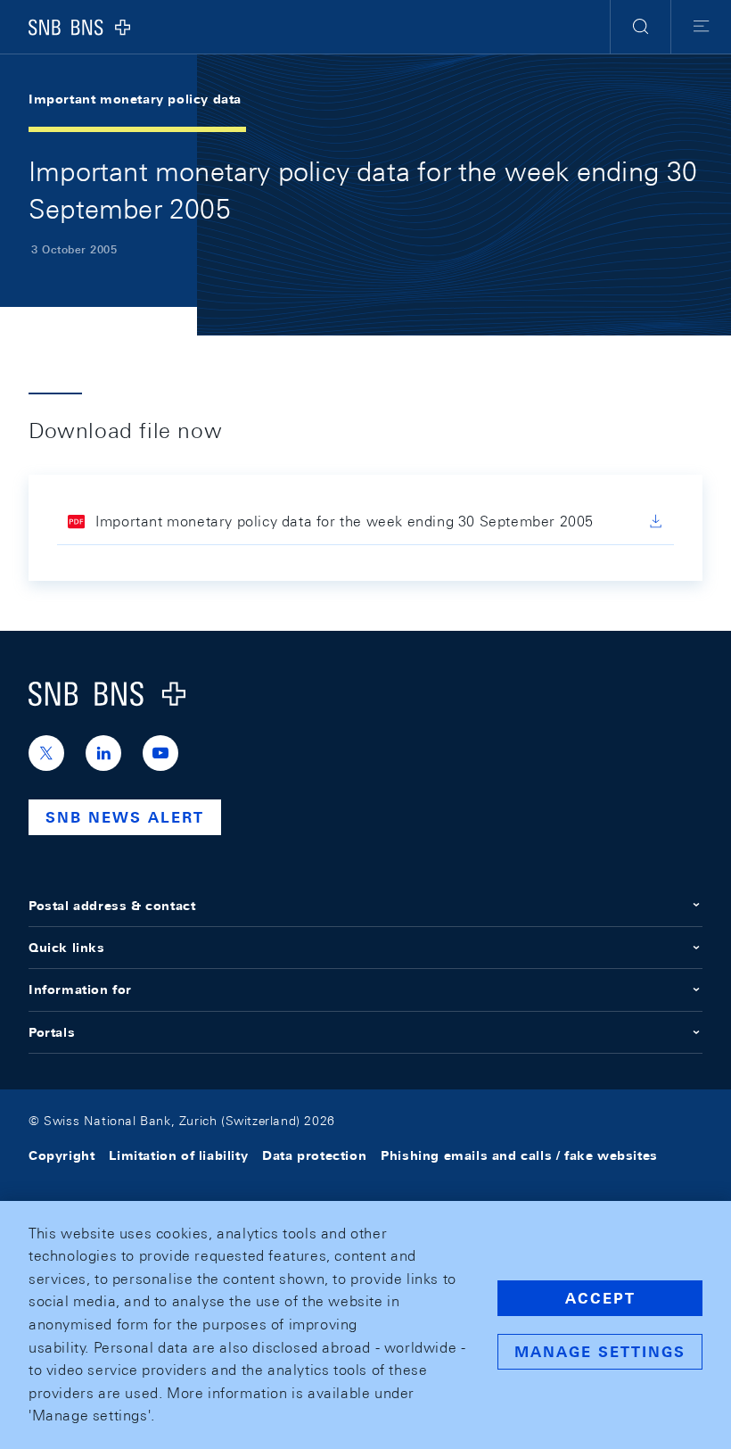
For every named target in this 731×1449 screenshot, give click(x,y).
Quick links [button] (67, 948)
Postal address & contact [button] (112, 906)
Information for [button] (80, 989)
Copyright (61, 1155)
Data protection (314, 1155)
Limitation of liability (178, 1155)
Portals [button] (52, 1032)
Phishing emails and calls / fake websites (519, 1155)
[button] (640, 27)
